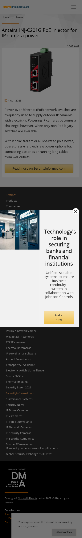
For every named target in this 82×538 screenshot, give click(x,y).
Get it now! (59, 317)
